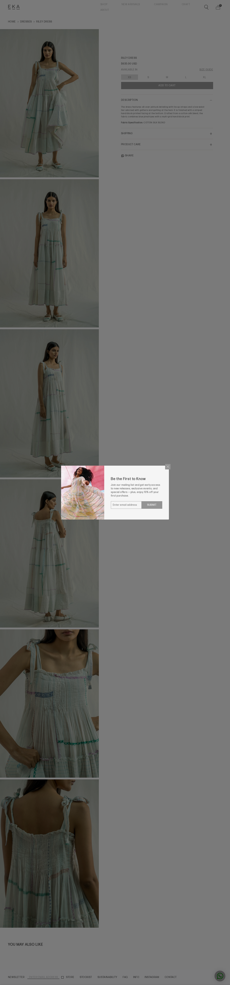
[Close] (168, 466)
